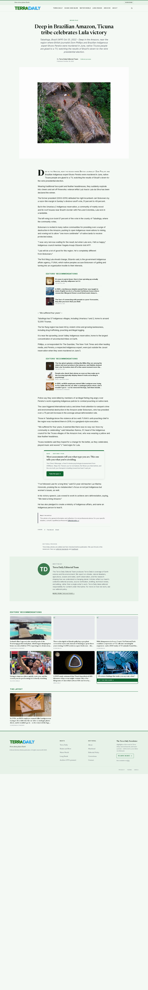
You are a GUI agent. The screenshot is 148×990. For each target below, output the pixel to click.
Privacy (122, 769)
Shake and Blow (71, 8)
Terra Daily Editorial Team (68, 59)
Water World (85, 8)
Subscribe (128, 2)
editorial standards (62, 549)
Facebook (50, 530)
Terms (129, 769)
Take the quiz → (55, 474)
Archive (107, 8)
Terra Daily (58, 8)
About (114, 8)
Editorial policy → (73, 520)
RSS (128, 760)
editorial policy (61, 589)
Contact (91, 760)
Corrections (92, 756)
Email (57, 530)
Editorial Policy (93, 752)
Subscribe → (125, 756)
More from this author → (64, 593)
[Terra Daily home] (27, 8)
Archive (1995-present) (68, 760)
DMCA (136, 769)
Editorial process (86, 59)
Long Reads (97, 8)
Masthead (91, 749)
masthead (75, 549)
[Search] (132, 8)
